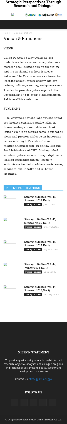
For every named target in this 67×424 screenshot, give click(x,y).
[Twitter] (43, 402)
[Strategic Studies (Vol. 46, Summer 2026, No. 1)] (10, 203)
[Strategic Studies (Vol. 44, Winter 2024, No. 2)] (10, 271)
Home (7, 32)
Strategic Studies (33, 204)
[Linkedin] (24, 402)
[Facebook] (14, 402)
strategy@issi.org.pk (40, 379)
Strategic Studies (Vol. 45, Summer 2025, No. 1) (40, 243)
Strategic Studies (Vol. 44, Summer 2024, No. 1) (40, 288)
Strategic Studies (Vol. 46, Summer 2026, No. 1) (40, 198)
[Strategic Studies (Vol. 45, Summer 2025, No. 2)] (10, 226)
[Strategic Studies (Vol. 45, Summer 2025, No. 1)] (10, 249)
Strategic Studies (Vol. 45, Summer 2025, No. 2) (40, 221)
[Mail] (33, 402)
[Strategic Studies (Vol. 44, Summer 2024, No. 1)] (10, 293)
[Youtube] (52, 402)
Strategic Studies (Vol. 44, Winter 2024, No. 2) (40, 266)
